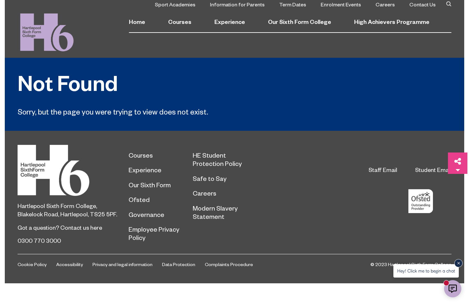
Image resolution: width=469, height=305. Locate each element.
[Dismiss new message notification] (458, 263)
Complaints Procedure (229, 264)
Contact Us (422, 4)
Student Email (433, 169)
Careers (385, 4)
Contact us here (81, 227)
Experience (229, 21)
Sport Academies (175, 4)
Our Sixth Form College (299, 21)
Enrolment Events (341, 4)
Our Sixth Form (150, 185)
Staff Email (382, 169)
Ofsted (139, 199)
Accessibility (69, 264)
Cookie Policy (32, 264)
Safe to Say (210, 178)
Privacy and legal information (123, 264)
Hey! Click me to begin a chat (426, 270)
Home (137, 21)
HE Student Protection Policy (217, 159)
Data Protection (178, 264)
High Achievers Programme (391, 21)
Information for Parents (237, 4)
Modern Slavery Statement (215, 212)
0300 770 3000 (39, 240)
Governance (146, 214)
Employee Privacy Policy (154, 233)
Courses (179, 21)
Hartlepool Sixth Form (68, 170)
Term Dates (292, 4)
